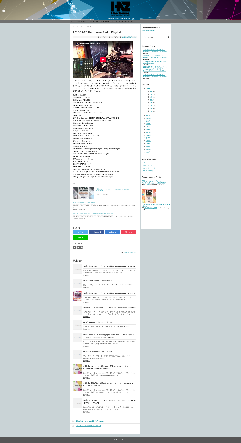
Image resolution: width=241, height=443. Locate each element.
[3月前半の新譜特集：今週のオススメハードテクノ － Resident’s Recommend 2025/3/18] (77, 386)
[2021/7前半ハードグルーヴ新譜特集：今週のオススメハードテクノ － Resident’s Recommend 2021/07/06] (77, 337)
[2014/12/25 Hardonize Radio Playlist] (112, 232)
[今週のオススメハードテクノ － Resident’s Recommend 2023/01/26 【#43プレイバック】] (77, 403)
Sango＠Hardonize (129, 252)
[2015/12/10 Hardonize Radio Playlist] (106, 205)
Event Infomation (94, 21)
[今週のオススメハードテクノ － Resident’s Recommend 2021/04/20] (77, 310)
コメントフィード (149, 168)
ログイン (146, 162)
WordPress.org (148, 171)
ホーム (73, 21)
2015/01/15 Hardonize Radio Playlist (88, 426)
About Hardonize (82, 21)
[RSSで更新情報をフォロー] (81, 247)
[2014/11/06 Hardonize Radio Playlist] (77, 325)
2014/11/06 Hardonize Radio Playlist (97, 322)
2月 (151, 108)
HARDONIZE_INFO (150, 208)
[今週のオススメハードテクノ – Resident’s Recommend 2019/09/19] (77, 296)
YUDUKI (147, 184)
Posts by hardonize (148, 31)
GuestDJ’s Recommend (122, 21)
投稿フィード (147, 165)
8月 (151, 91)
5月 (151, 100)
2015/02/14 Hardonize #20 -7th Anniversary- (91, 421)
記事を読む (86, 275)
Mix (132, 21)
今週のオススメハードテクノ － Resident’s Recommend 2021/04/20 (109, 308)
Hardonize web (123, 440)
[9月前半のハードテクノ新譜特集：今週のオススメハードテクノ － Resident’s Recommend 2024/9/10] (77, 369)
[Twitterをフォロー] (74, 247)
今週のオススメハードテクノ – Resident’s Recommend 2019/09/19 (109, 293)
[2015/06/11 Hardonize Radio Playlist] (77, 354)
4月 (151, 103)
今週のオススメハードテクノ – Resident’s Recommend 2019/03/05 (93, 213)
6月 (151, 97)
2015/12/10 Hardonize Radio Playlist (84, 202)
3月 (151, 105)
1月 (151, 111)
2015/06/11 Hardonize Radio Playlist (97, 352)
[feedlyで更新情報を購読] (78, 247)
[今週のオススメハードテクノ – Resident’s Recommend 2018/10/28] (77, 269)
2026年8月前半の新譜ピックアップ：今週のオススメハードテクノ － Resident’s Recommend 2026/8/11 (156, 69)
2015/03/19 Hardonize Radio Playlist (97, 281)
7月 (151, 94)
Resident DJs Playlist (107, 21)
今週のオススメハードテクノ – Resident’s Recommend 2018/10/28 (109, 266)
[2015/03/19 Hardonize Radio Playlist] (77, 283)
